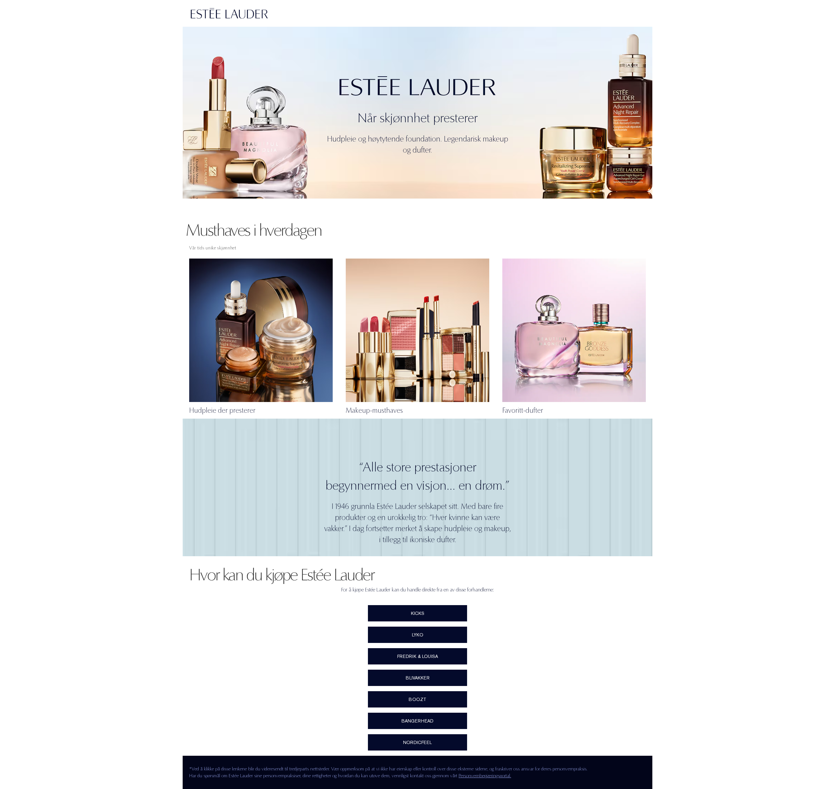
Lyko (417, 635)
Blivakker (418, 678)
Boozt (417, 699)
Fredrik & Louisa (417, 656)
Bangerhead (417, 721)
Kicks (417, 613)
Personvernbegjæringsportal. (485, 776)
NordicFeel (417, 742)
